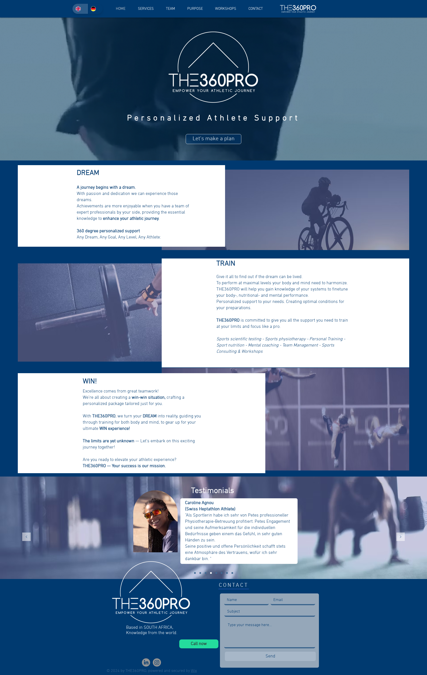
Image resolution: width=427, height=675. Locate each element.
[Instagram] (157, 662)
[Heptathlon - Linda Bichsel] (195, 573)
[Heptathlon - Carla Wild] (205, 573)
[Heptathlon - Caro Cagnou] (211, 573)
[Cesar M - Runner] (221, 573)
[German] (95, 9)
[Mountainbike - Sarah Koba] (232, 573)
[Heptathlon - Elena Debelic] (227, 573)
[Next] (400, 537)
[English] (80, 9)
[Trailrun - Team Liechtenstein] (200, 573)
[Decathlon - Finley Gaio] (216, 573)
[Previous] (26, 537)
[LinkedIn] (146, 662)
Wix (194, 671)
